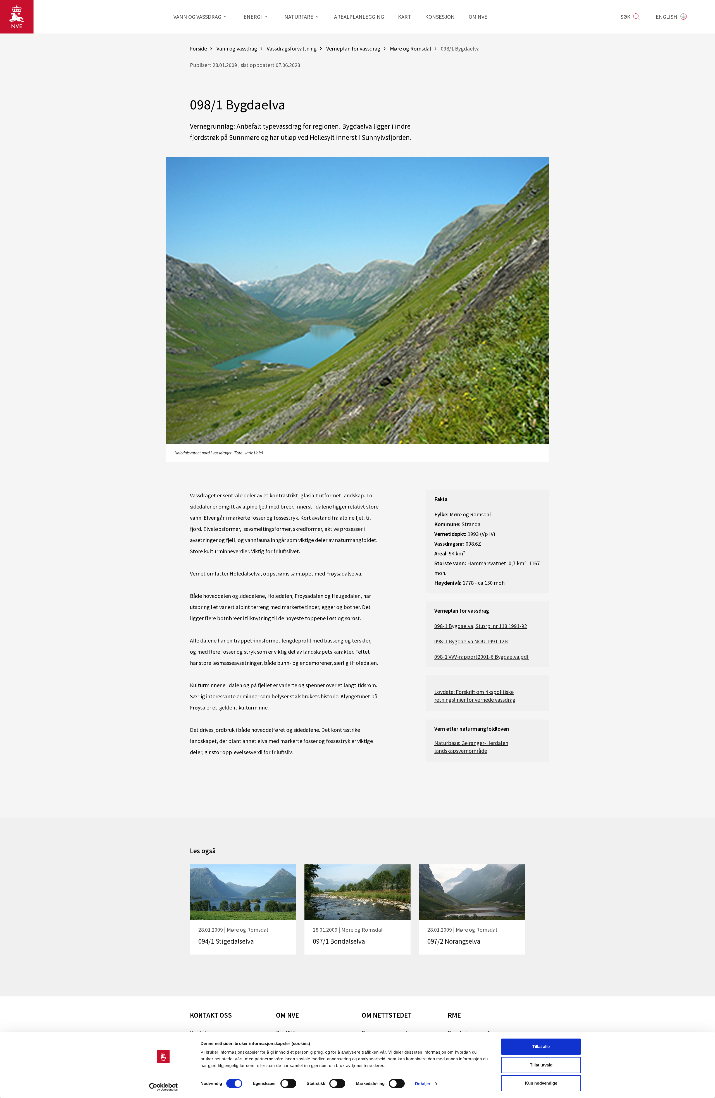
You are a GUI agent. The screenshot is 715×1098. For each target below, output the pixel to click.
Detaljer (422, 1083)
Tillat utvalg (541, 1065)
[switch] (288, 1083)
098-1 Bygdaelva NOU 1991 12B (471, 641)
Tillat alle (541, 1046)
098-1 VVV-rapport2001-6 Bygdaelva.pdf (481, 656)
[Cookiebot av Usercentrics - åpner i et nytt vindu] (163, 1087)
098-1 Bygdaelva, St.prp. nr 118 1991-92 (480, 625)
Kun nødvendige (541, 1083)
